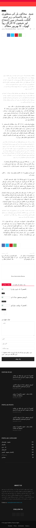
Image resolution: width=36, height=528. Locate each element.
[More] (24, 35)
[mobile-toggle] (3, 4)
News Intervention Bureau (11, 28)
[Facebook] (8, 35)
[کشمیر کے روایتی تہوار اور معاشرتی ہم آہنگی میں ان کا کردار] (6, 307)
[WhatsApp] (20, 35)
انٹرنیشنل (4, 301)
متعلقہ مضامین (6, 284)
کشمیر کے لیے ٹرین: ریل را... (19, 289)
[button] (33, 4)
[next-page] (5, 314)
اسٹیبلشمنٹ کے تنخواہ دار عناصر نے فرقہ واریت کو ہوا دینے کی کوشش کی (27, 257)
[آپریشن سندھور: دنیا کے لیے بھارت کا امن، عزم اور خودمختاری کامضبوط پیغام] (6, 299)
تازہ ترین (4, 10)
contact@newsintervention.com (14, 502)
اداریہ (3, 293)
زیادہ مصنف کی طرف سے (18, 284)
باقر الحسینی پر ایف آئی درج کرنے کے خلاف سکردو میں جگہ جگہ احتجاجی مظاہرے (10, 257)
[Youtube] (22, 514)
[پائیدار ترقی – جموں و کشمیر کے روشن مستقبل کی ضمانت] (6, 396)
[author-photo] (18, 273)
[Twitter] (12, 35)
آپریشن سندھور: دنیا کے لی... (19, 297)
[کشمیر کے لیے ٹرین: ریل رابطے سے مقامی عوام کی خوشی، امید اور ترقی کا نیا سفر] (6, 291)
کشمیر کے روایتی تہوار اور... (19, 305)
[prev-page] (3, 314)
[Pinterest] (16, 35)
